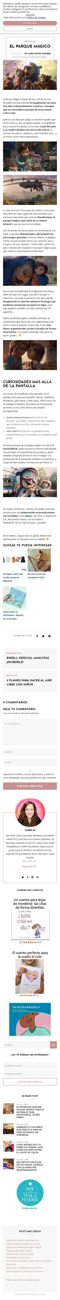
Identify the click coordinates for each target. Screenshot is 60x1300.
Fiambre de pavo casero (19, 1250)
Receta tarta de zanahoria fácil (36, 575)
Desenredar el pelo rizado (20, 1253)
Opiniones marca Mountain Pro (22, 1240)
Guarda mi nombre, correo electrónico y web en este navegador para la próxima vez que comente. (29, 776)
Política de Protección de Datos (23, 1279)
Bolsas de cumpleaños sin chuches (24, 1267)
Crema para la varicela (17, 1257)
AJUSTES (30, 14)
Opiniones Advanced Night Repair (24, 1247)
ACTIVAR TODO (30, 23)
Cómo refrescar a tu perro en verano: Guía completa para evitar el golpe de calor (29, 1149)
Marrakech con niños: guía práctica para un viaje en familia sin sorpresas (29, 1131)
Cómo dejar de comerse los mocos (24, 1271)
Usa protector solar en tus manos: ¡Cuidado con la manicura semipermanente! (29, 1166)
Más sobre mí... (30, 861)
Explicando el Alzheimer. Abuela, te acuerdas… (13, 615)
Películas (24, 57)
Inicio (15, 57)
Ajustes (30, 28)
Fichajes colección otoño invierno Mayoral (13, 577)
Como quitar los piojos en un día (23, 1243)
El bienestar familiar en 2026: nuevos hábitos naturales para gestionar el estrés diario (30, 1112)
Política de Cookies (36, 17)
